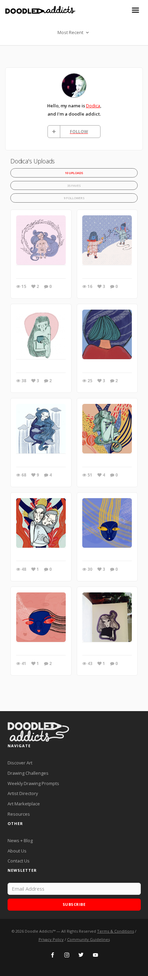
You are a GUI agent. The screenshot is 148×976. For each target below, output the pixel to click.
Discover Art (20, 763)
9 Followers (74, 198)
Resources (19, 814)
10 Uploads (74, 173)
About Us (17, 851)
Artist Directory (23, 793)
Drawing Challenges (28, 773)
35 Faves (74, 185)
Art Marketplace (24, 804)
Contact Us (19, 861)
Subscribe (74, 904)
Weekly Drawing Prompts (33, 783)
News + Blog (20, 840)
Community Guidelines (88, 939)
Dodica (93, 106)
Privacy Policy (51, 939)
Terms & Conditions (115, 931)
